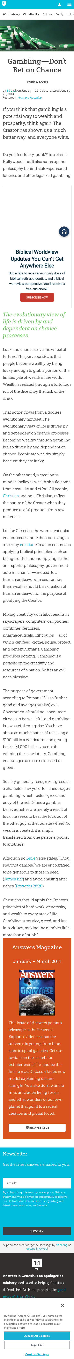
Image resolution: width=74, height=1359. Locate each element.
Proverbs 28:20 (29, 886)
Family (59, 14)
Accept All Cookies (37, 1335)
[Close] (62, 1305)
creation (27, 544)
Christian (11, 495)
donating (61, 1245)
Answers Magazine (30, 97)
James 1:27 (13, 879)
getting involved (36, 1248)
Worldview (10, 14)
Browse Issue (39, 1127)
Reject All (36, 1345)
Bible (30, 858)
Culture (47, 14)
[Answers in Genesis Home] (13, 4)
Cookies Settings (37, 1354)
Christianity (31, 14)
